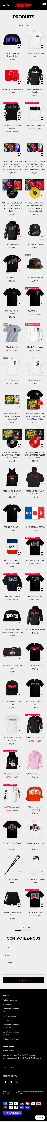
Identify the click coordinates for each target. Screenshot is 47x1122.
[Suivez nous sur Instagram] (16, 1082)
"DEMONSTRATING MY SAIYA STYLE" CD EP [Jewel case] (12, 416)
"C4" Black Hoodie (12, 244)
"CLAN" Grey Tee (12, 347)
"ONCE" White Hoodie (12, 807)
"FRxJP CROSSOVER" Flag (35, 527)
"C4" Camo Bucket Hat (35, 278)
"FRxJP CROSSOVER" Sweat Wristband (12, 561)
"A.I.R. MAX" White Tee (35, 53)
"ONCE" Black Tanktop (12, 774)
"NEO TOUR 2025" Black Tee (35, 703)
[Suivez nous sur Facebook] (5, 1082)
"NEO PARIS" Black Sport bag (12, 667)
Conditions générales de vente (11, 1010)
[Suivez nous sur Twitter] (11, 1082)
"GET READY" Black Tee (35, 560)
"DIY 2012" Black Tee (12, 527)
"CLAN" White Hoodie (35, 347)
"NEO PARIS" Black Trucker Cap (12, 703)
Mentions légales (9, 1016)
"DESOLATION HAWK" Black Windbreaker (35, 492)
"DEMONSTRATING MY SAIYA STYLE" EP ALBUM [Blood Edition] (35, 455)
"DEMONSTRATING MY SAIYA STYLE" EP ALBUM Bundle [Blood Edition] (35, 416)
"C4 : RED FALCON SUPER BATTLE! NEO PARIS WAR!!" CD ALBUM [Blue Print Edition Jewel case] (12, 165)
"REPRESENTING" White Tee (34, 844)
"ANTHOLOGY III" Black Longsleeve (12, 126)
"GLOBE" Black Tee (35, 596)
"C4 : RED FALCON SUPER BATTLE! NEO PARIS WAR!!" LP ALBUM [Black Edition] (12, 207)
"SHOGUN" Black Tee (35, 912)
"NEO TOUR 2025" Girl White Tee (12, 739)
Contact (6, 1020)
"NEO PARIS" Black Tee (35, 666)
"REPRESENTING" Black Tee (12, 844)
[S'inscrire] (39, 1067)
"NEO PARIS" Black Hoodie (35, 630)
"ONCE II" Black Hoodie (35, 738)
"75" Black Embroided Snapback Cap (12, 54)
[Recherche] (8, 5)
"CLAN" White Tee (12, 380)
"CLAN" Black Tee (35, 311)
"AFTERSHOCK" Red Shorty (12, 89)
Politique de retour (10, 1000)
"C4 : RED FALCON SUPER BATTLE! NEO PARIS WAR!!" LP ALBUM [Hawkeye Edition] (35, 207)
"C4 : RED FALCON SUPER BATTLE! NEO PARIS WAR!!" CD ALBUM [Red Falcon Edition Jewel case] (35, 165)
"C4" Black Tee (12, 278)
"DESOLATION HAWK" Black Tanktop (12, 492)
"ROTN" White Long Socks (35, 879)
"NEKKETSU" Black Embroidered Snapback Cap (12, 631)
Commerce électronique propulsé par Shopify (30, 1092)
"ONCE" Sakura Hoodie (35, 774)
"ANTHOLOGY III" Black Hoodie (35, 90)
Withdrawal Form (9, 1004)
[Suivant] (29, 928)
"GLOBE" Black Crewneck (12, 596)
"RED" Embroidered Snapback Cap (34, 808)
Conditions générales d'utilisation (11, 1026)
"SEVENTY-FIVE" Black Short (12, 913)
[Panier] (43, 5)
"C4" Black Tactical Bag (35, 244)
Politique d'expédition (11, 1039)
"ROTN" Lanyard (12, 879)
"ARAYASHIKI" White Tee (34, 125)
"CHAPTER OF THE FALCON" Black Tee (12, 312)
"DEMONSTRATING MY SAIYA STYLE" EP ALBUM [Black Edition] (12, 455)
